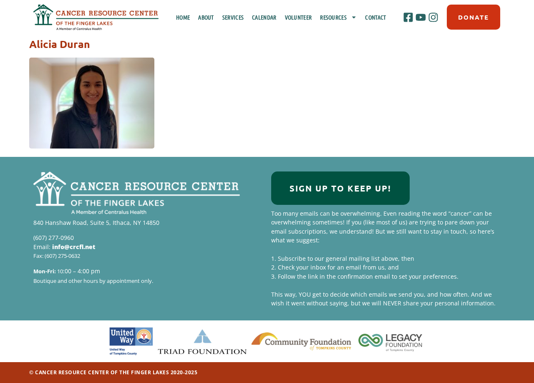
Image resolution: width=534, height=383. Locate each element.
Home (183, 17)
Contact (375, 17)
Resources (333, 17)
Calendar (264, 17)
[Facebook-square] (408, 17)
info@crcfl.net (73, 247)
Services (233, 17)
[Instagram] (433, 17)
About (206, 17)
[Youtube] (420, 17)
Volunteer (298, 17)
